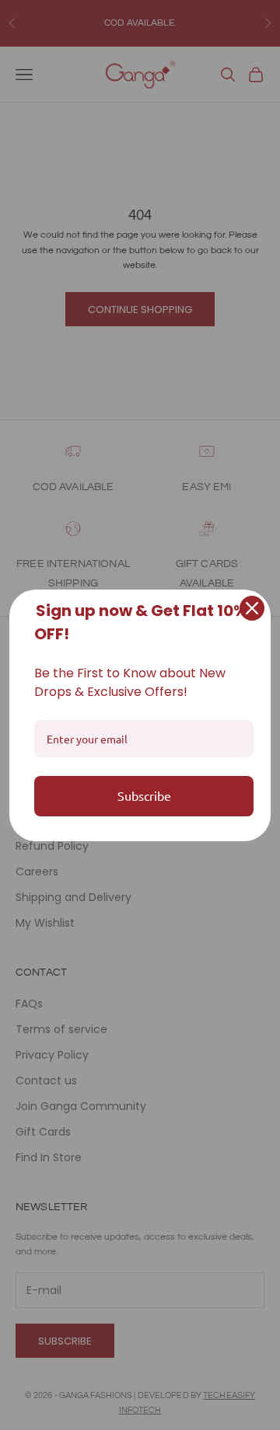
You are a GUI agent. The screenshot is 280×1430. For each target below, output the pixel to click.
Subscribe (144, 795)
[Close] (252, 608)
